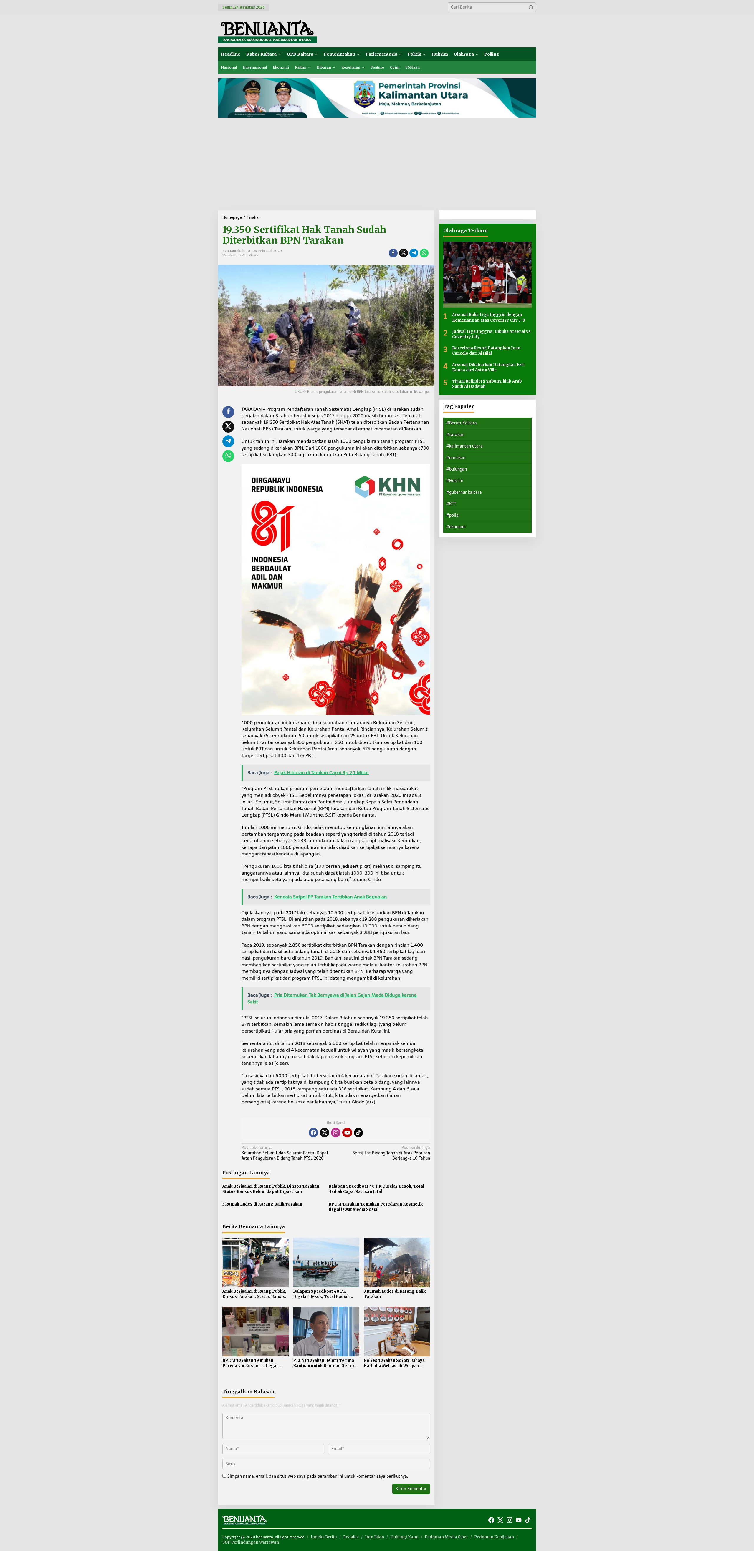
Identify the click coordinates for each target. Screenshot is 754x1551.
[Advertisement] (377, 166)
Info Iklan (374, 1537)
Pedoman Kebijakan (494, 1537)
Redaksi (351, 1537)
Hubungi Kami (404, 1537)
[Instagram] (335, 1132)
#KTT (451, 503)
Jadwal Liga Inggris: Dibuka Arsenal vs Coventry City (491, 334)
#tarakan (455, 434)
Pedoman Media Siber (446, 1537)
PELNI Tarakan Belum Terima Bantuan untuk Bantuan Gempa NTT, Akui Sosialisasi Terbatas (324, 1363)
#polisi (452, 515)
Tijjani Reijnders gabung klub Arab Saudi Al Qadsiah (487, 383)
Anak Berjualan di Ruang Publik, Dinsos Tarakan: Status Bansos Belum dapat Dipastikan (271, 1189)
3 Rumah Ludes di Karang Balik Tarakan (262, 1204)
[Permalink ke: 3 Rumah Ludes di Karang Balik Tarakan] (397, 1262)
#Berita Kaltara (461, 422)
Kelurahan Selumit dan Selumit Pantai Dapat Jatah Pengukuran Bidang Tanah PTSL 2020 (285, 1153)
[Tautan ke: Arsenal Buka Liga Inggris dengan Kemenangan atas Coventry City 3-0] (487, 275)
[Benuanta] (267, 30)
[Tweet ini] (403, 253)
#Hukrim (454, 480)
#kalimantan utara (464, 445)
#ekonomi (456, 526)
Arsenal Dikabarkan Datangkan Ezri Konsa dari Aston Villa (488, 367)
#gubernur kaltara (464, 492)
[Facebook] (313, 1132)
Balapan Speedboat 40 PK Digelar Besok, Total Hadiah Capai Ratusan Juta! (376, 1189)
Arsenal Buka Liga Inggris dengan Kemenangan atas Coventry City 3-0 (488, 317)
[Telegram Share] (413, 253)
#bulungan (456, 469)
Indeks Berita (324, 1537)
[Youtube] (347, 1132)
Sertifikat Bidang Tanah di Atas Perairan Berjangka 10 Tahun (391, 1153)
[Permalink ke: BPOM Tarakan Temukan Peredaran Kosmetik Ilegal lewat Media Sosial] (255, 1331)
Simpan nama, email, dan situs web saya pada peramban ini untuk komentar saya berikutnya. (317, 1476)
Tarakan (229, 255)
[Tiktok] (358, 1132)
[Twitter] (324, 1132)
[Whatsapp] (424, 253)
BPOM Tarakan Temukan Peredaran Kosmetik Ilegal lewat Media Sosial (375, 1207)
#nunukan (455, 457)
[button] (531, 7)
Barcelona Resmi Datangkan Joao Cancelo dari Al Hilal (486, 350)
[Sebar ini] (393, 253)
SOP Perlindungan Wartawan (250, 1542)
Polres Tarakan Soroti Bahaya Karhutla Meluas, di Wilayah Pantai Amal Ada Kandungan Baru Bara (394, 1363)
